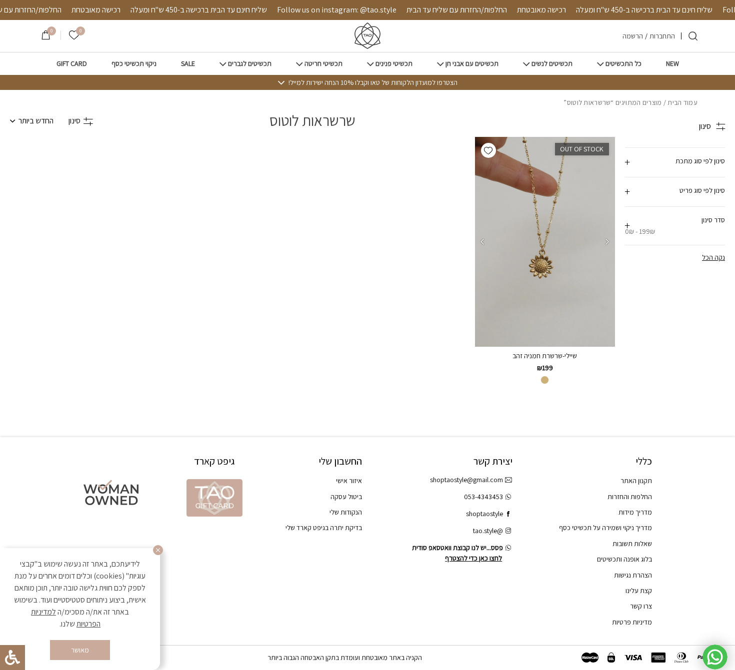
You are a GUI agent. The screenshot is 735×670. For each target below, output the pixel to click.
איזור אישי (349, 480)
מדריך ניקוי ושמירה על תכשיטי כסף (605, 527)
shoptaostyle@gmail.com (466, 479)
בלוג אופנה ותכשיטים (624, 559)
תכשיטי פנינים (394, 63)
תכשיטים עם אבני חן (472, 63)
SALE (188, 63)
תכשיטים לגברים (250, 63)
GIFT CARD (71, 63)
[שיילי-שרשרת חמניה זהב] (545, 242)
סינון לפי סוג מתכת (700, 160)
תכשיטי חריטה (323, 63)
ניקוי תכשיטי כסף (134, 63)
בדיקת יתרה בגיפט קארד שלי (324, 527)
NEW (672, 63)
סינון (74, 120)
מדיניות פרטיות (632, 622)
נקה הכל (713, 257)
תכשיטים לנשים (552, 63)
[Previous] (607, 242)
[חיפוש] (693, 35)
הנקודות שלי (346, 512)
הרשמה (632, 35)
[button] (488, 150)
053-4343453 (483, 496)
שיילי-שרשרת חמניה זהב (544, 355)
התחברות (662, 35)
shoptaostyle (484, 513)
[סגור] (158, 550)
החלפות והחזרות (630, 496)
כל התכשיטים (624, 63)
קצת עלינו (639, 590)
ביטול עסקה (346, 496)
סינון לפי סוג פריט (702, 190)
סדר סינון (675, 225)
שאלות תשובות (632, 543)
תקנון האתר (636, 480)
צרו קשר (641, 606)
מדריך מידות (635, 512)
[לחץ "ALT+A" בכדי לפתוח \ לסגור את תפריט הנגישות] (12, 657)
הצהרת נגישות (633, 575)
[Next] (483, 242)
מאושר (80, 650)
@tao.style (488, 530)
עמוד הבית (683, 102)
